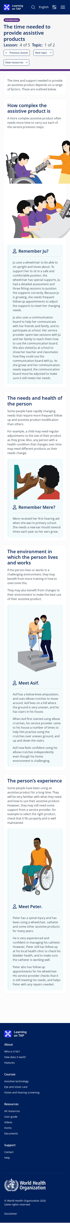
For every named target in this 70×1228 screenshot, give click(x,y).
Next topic (41, 52)
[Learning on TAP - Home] (13, 7)
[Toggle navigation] (62, 7)
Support (9, 1145)
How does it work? (15, 1057)
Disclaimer (10, 1213)
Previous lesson (19, 52)
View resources (14, 62)
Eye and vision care (15, 1087)
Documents (11, 1133)
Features (9, 1062)
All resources (12, 1111)
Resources (11, 1104)
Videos (8, 1122)
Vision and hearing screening (21, 1092)
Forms (8, 1128)
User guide (10, 1116)
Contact (8, 1152)
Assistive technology (16, 1081)
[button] (54, 7)
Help (7, 1157)
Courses (9, 1074)
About (8, 1044)
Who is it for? (12, 1051)
